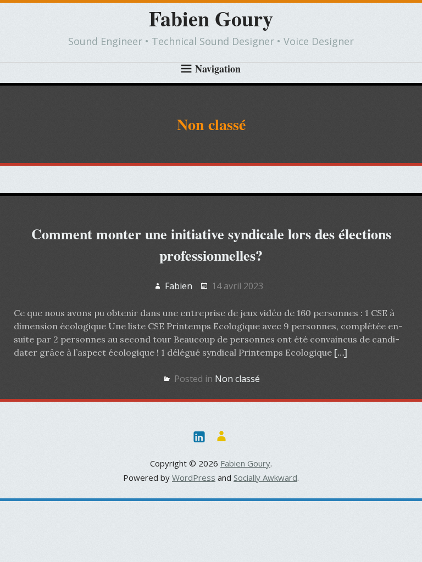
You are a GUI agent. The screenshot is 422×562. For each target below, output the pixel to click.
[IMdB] (221, 435)
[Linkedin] (199, 435)
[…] (340, 352)
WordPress (193, 477)
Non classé (237, 379)
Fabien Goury (211, 18)
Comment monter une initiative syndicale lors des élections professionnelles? (211, 244)
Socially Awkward (265, 477)
